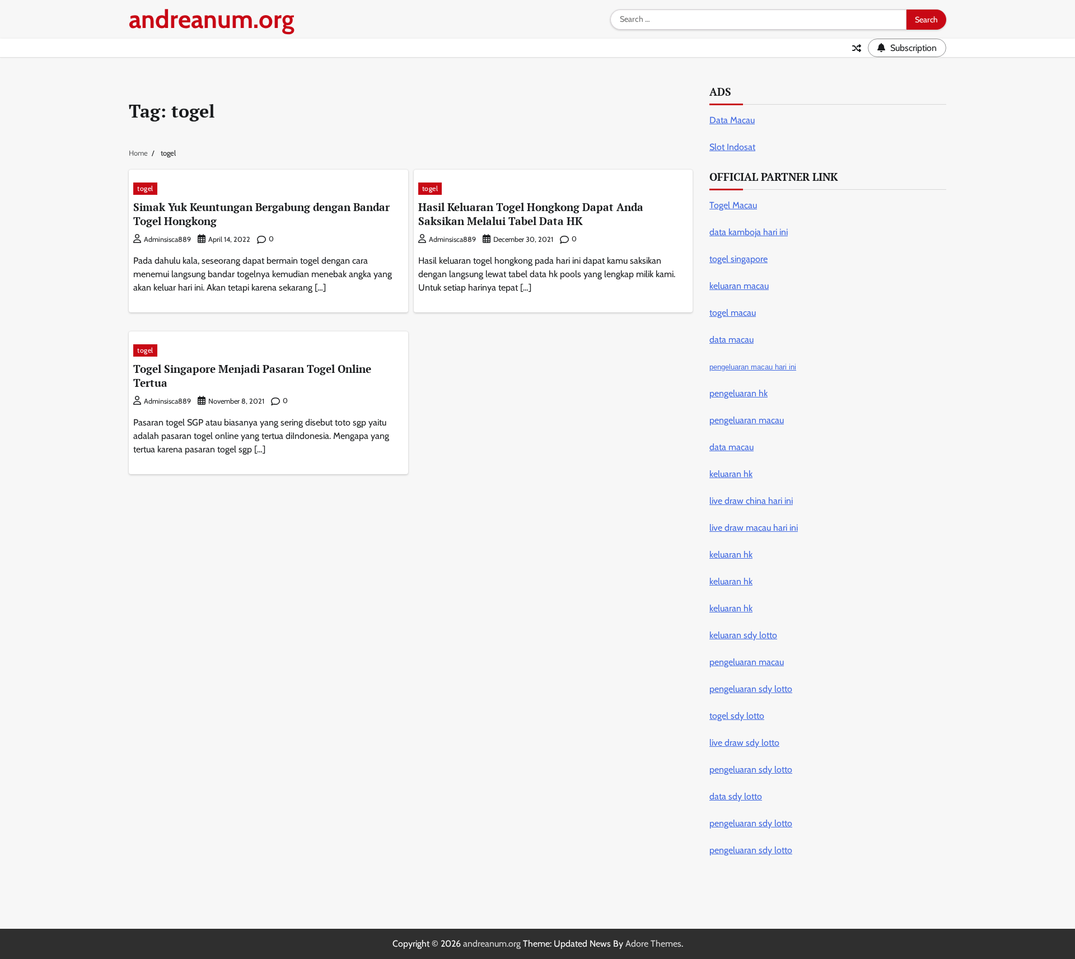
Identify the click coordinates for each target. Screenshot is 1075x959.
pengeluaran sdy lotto (750, 850)
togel (145, 188)
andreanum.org (212, 19)
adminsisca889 (167, 239)
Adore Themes (653, 943)
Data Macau (732, 120)
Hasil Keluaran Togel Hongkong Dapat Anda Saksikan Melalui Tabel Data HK (530, 214)
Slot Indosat (732, 147)
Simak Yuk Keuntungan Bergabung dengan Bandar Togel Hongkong (261, 214)
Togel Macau (733, 205)
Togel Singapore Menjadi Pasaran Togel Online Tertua (252, 376)
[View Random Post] (856, 48)
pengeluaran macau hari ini (752, 367)
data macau (731, 447)
